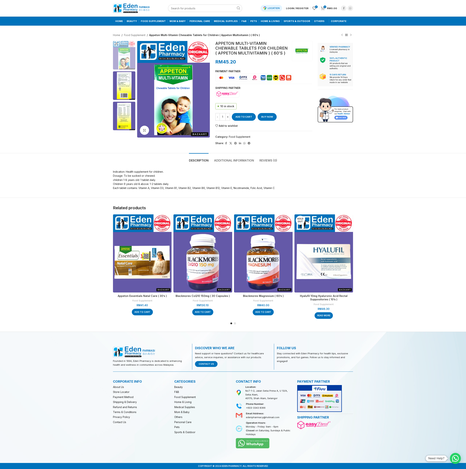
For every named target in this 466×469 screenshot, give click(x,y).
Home (116, 35)
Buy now (267, 116)
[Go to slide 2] (235, 323)
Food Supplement (134, 35)
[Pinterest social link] (235, 143)
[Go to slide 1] (231, 323)
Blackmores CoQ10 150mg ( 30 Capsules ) (203, 295)
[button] (142, 312)
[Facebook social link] (343, 8)
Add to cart (243, 116)
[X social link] (230, 143)
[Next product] (351, 35)
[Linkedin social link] (240, 143)
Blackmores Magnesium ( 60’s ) (263, 295)
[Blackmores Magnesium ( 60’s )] (263, 253)
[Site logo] (131, 8)
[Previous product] (342, 35)
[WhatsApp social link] (350, 8)
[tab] (199, 158)
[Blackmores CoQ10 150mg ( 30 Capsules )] (202, 253)
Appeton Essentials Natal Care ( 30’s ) (142, 295)
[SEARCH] (238, 8)
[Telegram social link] (249, 143)
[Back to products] (346, 35)
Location (274, 8)
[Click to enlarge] (144, 130)
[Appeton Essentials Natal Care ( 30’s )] (142, 253)
